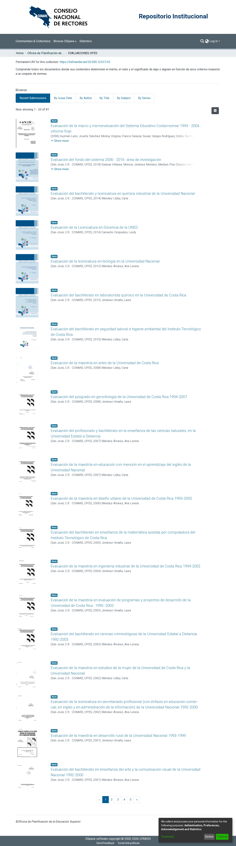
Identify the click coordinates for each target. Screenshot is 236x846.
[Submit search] (202, 41)
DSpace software (96, 838)
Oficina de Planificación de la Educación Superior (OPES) (45, 53)
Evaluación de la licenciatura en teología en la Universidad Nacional (105, 261)
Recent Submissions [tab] (33, 98)
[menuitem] (65, 41)
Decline (209, 836)
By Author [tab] (86, 98)
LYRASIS (145, 838)
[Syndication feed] (215, 110)
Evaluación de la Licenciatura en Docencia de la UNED (94, 227)
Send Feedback (105, 843)
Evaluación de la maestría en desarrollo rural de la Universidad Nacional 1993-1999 (118, 735)
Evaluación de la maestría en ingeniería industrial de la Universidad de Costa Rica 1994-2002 (125, 566)
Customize (167, 836)
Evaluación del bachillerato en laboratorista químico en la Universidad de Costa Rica (118, 295)
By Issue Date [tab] (63, 98)
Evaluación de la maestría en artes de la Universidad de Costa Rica (105, 363)
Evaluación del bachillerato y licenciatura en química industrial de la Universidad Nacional (123, 193)
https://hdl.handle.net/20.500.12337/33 (85, 62)
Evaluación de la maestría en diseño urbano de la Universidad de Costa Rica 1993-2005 (121, 498)
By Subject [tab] (124, 98)
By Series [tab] (144, 98)
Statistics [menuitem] (85, 41)
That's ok (222, 836)
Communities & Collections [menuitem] (33, 41)
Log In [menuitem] (214, 41)
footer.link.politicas (129, 843)
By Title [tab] (104, 98)
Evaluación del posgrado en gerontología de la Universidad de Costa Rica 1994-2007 (119, 397)
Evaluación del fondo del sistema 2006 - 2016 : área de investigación (106, 159)
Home (20, 53)
